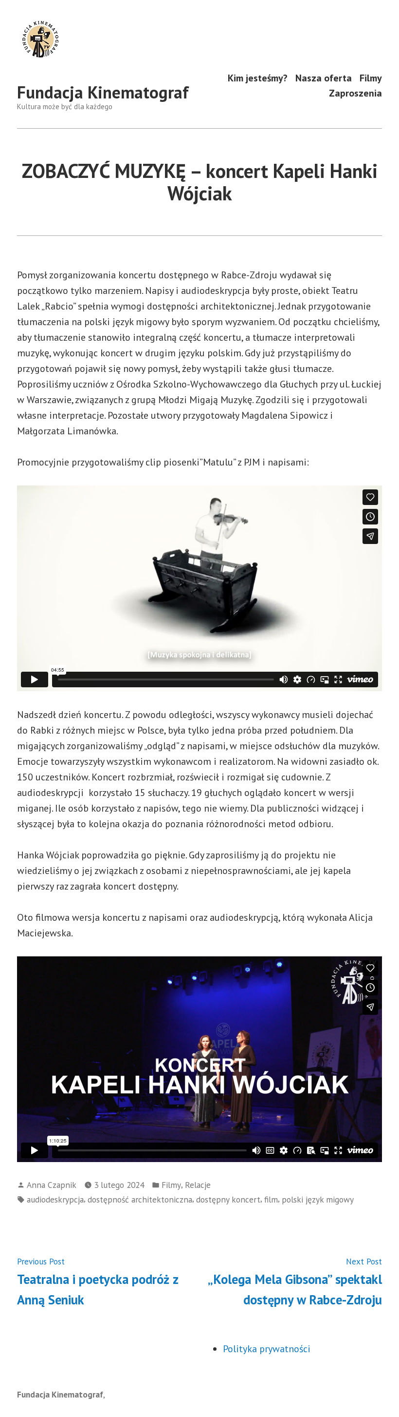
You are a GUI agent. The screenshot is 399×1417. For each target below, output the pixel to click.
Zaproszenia (355, 93)
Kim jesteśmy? (258, 77)
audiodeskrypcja (55, 1199)
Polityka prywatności (266, 1348)
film (271, 1199)
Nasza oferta (323, 77)
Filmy (371, 77)
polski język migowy (318, 1199)
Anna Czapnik (51, 1184)
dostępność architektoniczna (140, 1199)
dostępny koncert (228, 1199)
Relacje (198, 1184)
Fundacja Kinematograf (103, 92)
